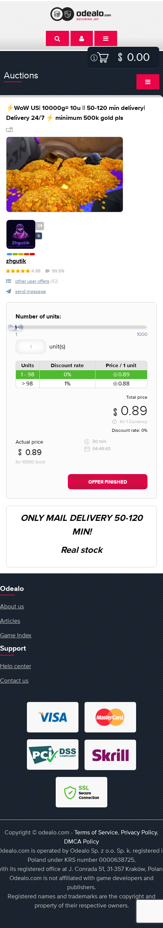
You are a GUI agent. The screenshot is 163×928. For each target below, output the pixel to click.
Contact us (14, 680)
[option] (64, 174)
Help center (15, 665)
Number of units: (38, 317)
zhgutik (16, 261)
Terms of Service (96, 832)
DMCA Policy (81, 841)
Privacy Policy (139, 832)
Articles (10, 620)
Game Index (15, 635)
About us (12, 606)
